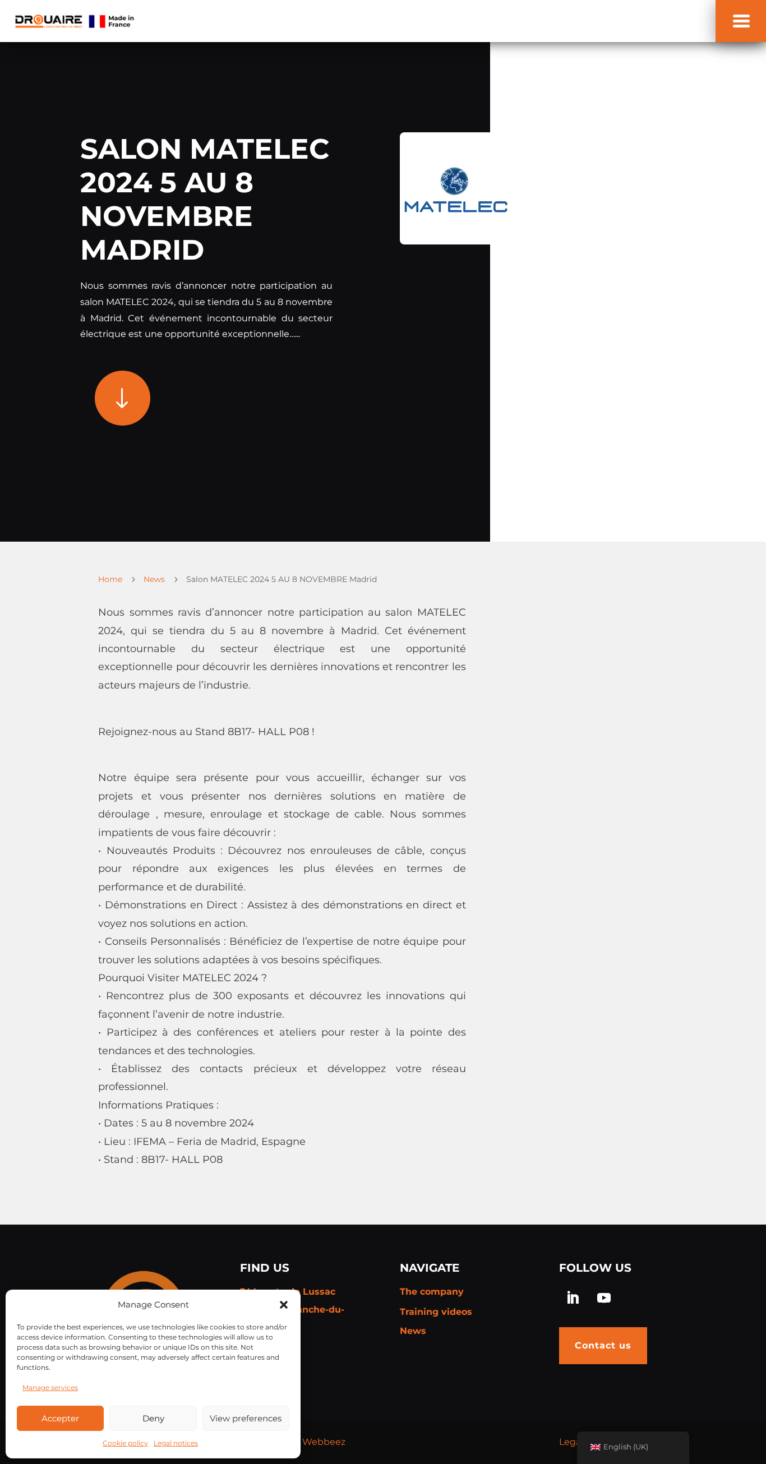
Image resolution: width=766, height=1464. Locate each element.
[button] (283, 1304)
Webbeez (323, 1442)
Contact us (603, 1345)
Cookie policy (125, 1443)
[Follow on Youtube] (603, 1298)
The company (432, 1291)
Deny (153, 1418)
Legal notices (176, 1443)
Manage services (50, 1387)
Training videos (436, 1311)
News (413, 1331)
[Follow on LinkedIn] (572, 1298)
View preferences (246, 1418)
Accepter (60, 1418)
